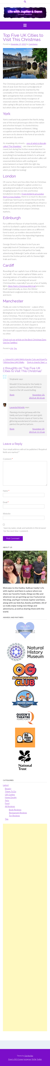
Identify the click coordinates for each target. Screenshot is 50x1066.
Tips (15, 348)
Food (7, 803)
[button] (25, 25)
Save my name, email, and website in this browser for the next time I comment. (25, 529)
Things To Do (10, 791)
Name (6, 491)
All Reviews (10, 806)
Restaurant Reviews (18, 812)
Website (7, 513)
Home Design (11, 797)
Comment (8, 459)
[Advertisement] (25, 927)
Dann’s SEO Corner (15, 1059)
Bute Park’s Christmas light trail (22, 286)
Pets (7, 800)
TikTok (34, 1059)
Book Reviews (15, 809)
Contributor (33, 44)
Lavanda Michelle (17, 407)
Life (11, 348)
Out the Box (28, 1056)
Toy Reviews (14, 815)
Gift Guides (10, 794)
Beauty (8, 788)
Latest (6, 785)
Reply (12, 395)
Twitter (39, 1059)
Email (6, 502)
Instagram (27, 1059)
